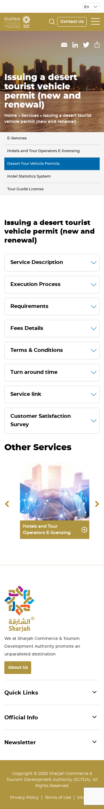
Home (10, 116)
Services (30, 116)
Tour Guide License (25, 189)
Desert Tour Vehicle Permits (33, 164)
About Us (18, 668)
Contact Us (71, 22)
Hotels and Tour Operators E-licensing (43, 151)
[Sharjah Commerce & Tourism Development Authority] (17, 21)
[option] (52, 504)
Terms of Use (58, 798)
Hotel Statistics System (29, 176)
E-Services (17, 138)
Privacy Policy (24, 798)
